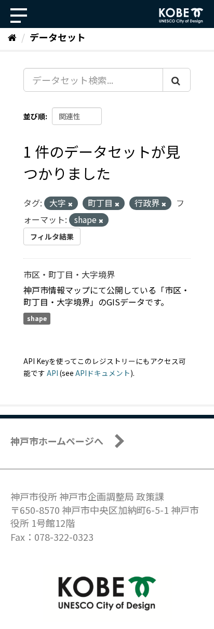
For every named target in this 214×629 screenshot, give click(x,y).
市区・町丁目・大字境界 (69, 274)
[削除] (70, 204)
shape (37, 318)
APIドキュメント (102, 373)
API (52, 373)
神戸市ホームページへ (56, 441)
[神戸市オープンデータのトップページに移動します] (181, 15)
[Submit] (177, 80)
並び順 (34, 116)
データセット (58, 37)
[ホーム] (12, 37)
